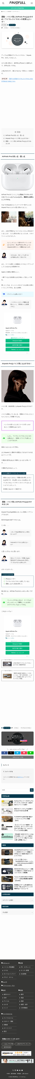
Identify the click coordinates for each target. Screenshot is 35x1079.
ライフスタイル (7, 1014)
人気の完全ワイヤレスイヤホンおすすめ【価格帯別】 (22, 663)
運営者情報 (13, 1073)
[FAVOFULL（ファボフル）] (17, 3)
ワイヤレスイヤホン (15, 27)
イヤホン (6, 27)
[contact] (22, 1070)
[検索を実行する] (32, 790)
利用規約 (19, 1073)
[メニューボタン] (31, 3)
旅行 (4, 990)
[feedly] (20, 1070)
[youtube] (17, 1070)
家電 (21, 963)
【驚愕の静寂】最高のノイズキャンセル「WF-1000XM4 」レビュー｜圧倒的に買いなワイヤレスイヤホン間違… (22, 676)
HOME (8, 1073)
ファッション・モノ (9, 985)
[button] (4, 752)
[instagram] (15, 1070)
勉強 (21, 990)
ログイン (20, 777)
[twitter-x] (13, 1070)
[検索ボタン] (3, 3)
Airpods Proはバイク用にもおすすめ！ (18, 138)
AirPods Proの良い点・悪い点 (15, 135)
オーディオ (12, 24)
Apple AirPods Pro (11, 328)
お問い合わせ (25, 1073)
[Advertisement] (17, 105)
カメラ (5, 982)
